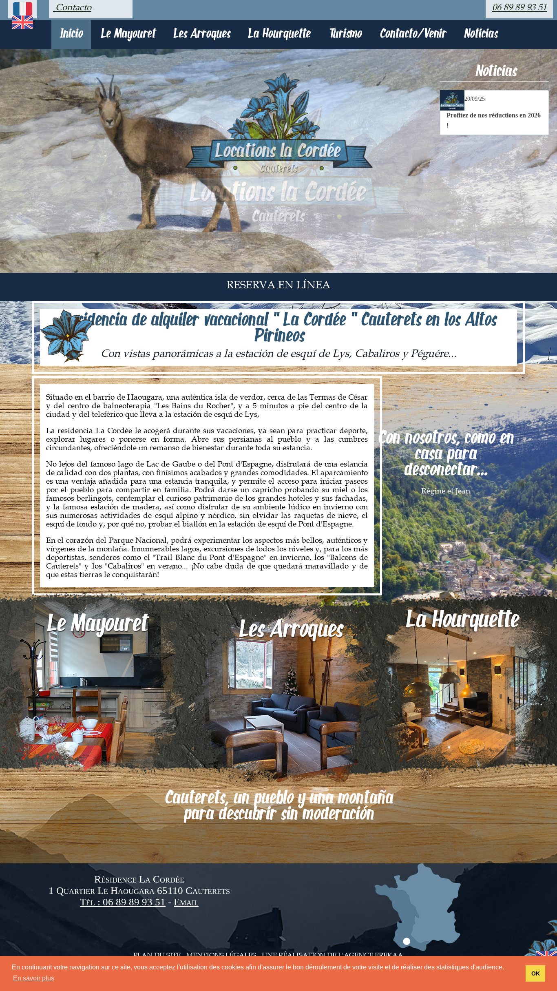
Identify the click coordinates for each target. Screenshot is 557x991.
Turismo (345, 34)
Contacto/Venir (413, 34)
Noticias (480, 34)
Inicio (71, 34)
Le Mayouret (128, 34)
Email (186, 901)
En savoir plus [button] (33, 978)
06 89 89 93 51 (519, 7)
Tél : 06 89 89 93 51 (123, 901)
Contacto (72, 7)
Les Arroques (201, 34)
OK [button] (535, 973)
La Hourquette (279, 34)
